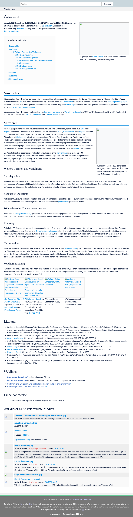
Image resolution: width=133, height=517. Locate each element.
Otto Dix (28, 114)
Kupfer (6, 131)
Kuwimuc (33, 464)
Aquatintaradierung (22, 439)
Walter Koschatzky (15, 338)
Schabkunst (68, 101)
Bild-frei (26, 434)
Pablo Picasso (52, 114)
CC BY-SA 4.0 (60, 448)
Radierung (69, 104)
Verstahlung (62, 152)
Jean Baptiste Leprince (117, 101)
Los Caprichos (10, 307)
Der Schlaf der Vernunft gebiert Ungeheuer (14, 300)
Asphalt (82, 131)
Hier (30, 504)
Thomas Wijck (34, 312)
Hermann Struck (14, 352)
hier (21, 504)
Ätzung (76, 148)
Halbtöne (20, 28)
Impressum (55, 514)
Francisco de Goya (52, 111)
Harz (60, 131)
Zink (82, 128)
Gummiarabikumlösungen (46, 231)
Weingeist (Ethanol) (23, 213)
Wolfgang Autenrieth (37, 448)
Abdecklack (21, 137)
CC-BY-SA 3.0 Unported (80, 499)
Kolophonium (68, 131)
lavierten (13, 107)
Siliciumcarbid (71, 248)
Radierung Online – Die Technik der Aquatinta (26, 386)
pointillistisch (63, 201)
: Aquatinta (17, 377)
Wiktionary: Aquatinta (17, 380)
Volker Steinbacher (15, 349)
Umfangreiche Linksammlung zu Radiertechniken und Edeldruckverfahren (38, 383)
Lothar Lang (12, 346)
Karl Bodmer (97, 56)
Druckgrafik (48, 25)
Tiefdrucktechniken (12, 31)
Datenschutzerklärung (73, 514)
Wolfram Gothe (20, 430)
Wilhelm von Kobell (72, 111)
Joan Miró (37, 114)
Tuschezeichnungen (26, 107)
